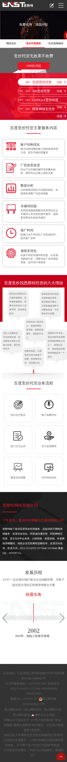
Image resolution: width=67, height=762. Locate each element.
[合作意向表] (52, 5)
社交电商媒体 (55, 43)
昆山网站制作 (13, 709)
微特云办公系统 (44, 714)
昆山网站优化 (32, 709)
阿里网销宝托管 (47, 110)
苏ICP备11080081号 (33, 678)
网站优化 (11, 43)
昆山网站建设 (21, 714)
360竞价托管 (47, 91)
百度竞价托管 (47, 82)
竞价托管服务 (33, 43)
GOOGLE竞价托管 (47, 101)
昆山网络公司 (52, 709)
